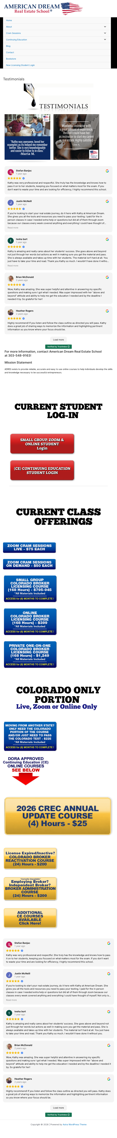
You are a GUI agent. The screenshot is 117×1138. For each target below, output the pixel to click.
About (9, 27)
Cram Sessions (13, 33)
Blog (8, 46)
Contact (10, 52)
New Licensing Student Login (20, 65)
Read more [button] (13, 227)
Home (9, 20)
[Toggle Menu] (104, 27)
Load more (58, 339)
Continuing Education (16, 39)
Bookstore (11, 59)
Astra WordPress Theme (75, 1124)
